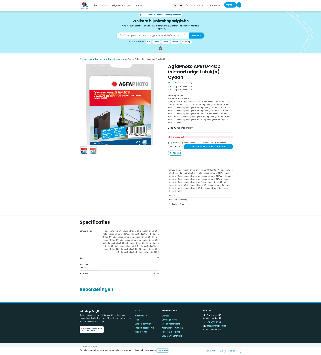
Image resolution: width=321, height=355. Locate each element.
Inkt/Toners (100, 59)
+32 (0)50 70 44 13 (215, 322)
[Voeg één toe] (179, 146)
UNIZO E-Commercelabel (173, 336)
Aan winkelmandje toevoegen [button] (210, 146)
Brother (175, 42)
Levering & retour (169, 320)
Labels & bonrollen (143, 324)
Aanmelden (215, 5)
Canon (156, 42)
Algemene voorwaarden (172, 328)
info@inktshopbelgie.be (217, 326)
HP (148, 42)
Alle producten (141, 332)
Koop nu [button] (176, 152)
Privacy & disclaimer (171, 332)
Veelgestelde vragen (171, 324)
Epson (165, 42)
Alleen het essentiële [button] (215, 351)
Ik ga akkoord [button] (233, 351)
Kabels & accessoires (144, 328)
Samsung (186, 42)
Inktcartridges (114, 59)
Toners (138, 320)
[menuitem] (95, 5)
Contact (230, 4)
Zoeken (196, 35)
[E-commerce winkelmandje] (175, 5)
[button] (84, 104)
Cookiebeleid (162, 350)
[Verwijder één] (170, 146)
